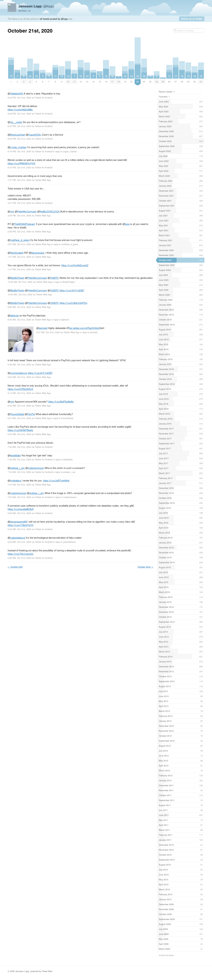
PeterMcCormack (27, 211)
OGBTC (54, 277)
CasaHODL (34, 134)
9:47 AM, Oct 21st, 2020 (48, 332)
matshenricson (36, 468)
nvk (12, 211)
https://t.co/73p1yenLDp (20, 553)
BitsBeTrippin (17, 277)
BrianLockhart (17, 134)
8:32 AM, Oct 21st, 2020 (19, 434)
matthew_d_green (19, 240)
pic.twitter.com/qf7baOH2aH (84, 328)
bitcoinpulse (37, 252)
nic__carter (16, 122)
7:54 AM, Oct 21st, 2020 (19, 446)
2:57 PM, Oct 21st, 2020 (19, 244)
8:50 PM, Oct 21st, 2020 (19, 138)
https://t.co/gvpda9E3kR (21, 509)
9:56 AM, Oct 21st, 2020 (19, 307)
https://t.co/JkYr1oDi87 (71, 290)
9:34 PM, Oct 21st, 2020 (19, 97)
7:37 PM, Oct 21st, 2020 (19, 180)
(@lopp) (36, 6)
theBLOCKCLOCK (50, 211)
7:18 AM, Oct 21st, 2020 (19, 472)
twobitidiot (15, 455)
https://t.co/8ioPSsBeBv (61, 401)
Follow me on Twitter (191, 18)
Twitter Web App (43, 180)
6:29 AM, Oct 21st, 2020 (19, 541)
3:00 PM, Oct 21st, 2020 (19, 215)
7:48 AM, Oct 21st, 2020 (19, 459)
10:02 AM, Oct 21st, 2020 (20, 281)
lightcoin (14, 315)
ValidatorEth (16, 93)
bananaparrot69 (18, 521)
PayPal (31, 414)
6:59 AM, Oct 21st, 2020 (19, 513)
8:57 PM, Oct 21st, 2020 (19, 126)
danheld (43, 328)
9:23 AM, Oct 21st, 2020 (19, 377)
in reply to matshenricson (65, 497)
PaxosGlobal (17, 414)
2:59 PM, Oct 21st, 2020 (19, 231)
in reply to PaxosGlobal (62, 418)
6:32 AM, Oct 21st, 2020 (19, 529)
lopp (127, 224)
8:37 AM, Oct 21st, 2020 (19, 418)
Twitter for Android (43, 97)
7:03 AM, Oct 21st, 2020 (19, 497)
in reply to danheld (88, 332)
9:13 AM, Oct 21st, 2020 (19, 393)
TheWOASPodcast (24, 224)
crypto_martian (18, 147)
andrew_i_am (17, 468)
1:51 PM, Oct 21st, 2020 (19, 256)
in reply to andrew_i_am (64, 472)
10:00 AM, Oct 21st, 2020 (20, 294)
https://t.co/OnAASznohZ (74, 265)
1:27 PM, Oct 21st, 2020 (19, 269)
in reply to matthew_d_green (64, 244)
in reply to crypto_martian (65, 151)
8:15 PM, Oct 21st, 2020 (19, 167)
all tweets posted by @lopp (54, 18)
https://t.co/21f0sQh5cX (20, 389)
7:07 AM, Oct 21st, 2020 (19, 484)
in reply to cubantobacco (64, 541)
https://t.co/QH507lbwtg (20, 430)
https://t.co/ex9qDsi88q (20, 109)
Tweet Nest (47, 971)
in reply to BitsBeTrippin (64, 281)
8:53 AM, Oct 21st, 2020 (19, 405)
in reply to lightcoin (60, 319)
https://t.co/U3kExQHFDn (73, 303)
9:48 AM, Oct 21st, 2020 (19, 319)
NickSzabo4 (16, 252)
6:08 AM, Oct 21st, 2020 (19, 557)
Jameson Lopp (22, 971)
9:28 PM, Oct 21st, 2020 (19, 113)
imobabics (15, 480)
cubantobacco (17, 537)
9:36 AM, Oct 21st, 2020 (19, 364)
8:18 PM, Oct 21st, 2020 (19, 151)
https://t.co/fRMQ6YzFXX (21, 163)
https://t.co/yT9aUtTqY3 (20, 525)
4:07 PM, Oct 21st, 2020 (19, 202)
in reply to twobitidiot (63, 459)
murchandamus (18, 373)
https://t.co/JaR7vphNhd (56, 480)
